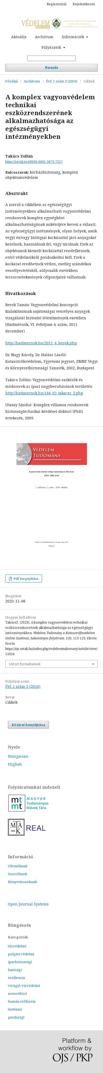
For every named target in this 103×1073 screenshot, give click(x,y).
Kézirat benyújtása (28, 724)
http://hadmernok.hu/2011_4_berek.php (41, 342)
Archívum (44, 36)
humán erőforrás (22, 1001)
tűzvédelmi (17, 946)
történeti (15, 1009)
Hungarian (18, 756)
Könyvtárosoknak (22, 881)
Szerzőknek (17, 873)
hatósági (15, 969)
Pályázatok (51, 47)
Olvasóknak (17, 866)
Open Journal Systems (28, 904)
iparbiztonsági (20, 961)
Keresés (51, 68)
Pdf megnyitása (25, 578)
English (15, 764)
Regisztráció (57, 4)
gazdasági (16, 1017)
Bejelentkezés (84, 4)
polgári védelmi (21, 954)
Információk (73, 36)
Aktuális (18, 36)
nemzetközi (17, 993)
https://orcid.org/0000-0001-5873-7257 (34, 161)
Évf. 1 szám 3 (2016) (61, 81)
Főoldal (11, 81)
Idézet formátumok (24, 664)
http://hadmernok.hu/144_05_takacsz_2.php (44, 392)
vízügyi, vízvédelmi (24, 985)
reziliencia (16, 977)
